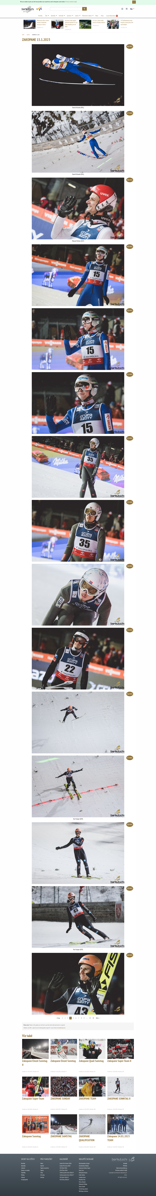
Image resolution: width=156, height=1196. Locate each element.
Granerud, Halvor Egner (84, 1168)
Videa (41, 1163)
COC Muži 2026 (63, 1168)
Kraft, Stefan (82, 1175)
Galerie (28, 34)
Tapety (42, 1170)
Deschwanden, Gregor (84, 1163)
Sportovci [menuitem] (69, 16)
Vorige (58, 1018)
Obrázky (125, 1166)
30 (93, 1018)
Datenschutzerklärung (121, 1168)
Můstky (23, 1175)
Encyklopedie (24, 1179)
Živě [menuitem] (46, 16)
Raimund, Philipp (83, 1184)
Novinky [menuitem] (40, 16)
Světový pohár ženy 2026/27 (67, 1175)
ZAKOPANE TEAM (87, 1098)
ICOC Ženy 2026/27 (64, 1179)
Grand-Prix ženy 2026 (65, 1166)
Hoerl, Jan (81, 1170)
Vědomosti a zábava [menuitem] (87, 16)
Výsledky (23, 1166)
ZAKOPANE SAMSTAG (61, 1136)
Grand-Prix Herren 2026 (65, 1163)
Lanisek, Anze (82, 1177)
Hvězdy (42, 1177)
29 (90, 1018)
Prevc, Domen (82, 1182)
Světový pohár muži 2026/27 (67, 1172)
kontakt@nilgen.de (61, 1028)
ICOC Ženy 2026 (63, 1170)
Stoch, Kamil (82, 1186)
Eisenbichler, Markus (84, 1166)
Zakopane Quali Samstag (91, 1061)
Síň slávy (42, 1175)
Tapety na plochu (44, 1168)
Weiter (97, 1018)
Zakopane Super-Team (33, 1098)
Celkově (23, 1168)
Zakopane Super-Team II (119, 1061)
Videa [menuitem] (96, 16)
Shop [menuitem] (102, 16)
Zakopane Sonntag (31, 1136)
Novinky (23, 1163)
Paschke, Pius (82, 1179)
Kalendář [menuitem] (61, 16)
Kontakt (125, 1163)
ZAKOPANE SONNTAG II (118, 1098)
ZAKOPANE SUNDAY (60, 1098)
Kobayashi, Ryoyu (83, 1172)
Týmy (41, 1172)
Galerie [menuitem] (77, 16)
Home (23, 34)
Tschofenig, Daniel (83, 1189)
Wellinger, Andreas (83, 1191)
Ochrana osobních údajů (71, 2)
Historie (23, 1177)
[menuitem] (122, 9)
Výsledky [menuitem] (53, 16)
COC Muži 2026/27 (64, 1177)
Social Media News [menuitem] (111, 16)
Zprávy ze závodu (25, 1170)
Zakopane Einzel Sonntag (63, 1061)
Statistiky (23, 1172)
